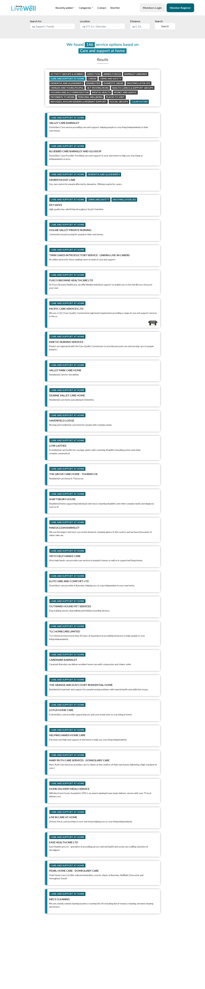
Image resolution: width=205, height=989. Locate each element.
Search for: (36, 21)
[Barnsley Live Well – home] (23, 8)
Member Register (180, 7)
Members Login (152, 7)
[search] (52, 26)
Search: (162, 24)
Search (165, 26)
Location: (85, 21)
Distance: (135, 21)
